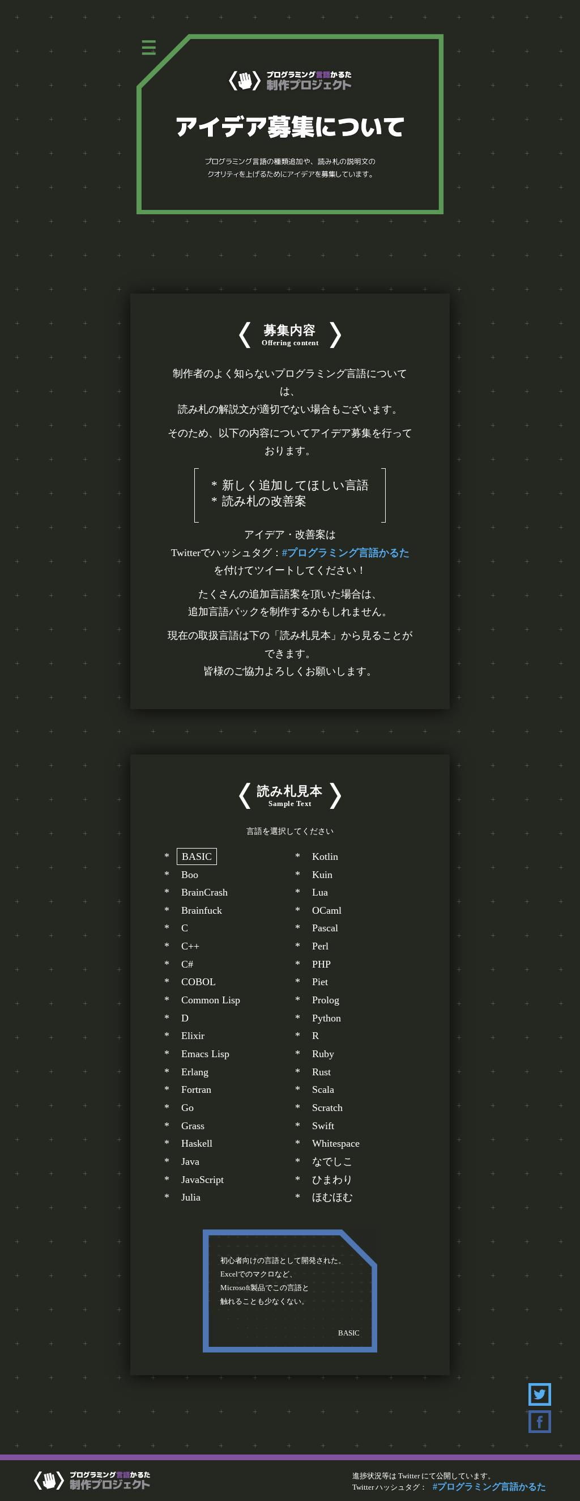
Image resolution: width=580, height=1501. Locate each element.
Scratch (327, 1107)
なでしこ (332, 1161)
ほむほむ (332, 1197)
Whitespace (336, 1143)
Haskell (196, 1143)
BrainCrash (204, 892)
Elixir (192, 1035)
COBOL (198, 981)
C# (187, 964)
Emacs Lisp (205, 1053)
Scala (323, 1089)
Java (190, 1161)
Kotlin (325, 856)
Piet (320, 981)
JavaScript (202, 1179)
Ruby (323, 1053)
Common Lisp (210, 1000)
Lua (320, 892)
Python (326, 1018)
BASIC (197, 856)
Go (187, 1107)
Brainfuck (201, 910)
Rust (321, 1072)
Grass (192, 1125)
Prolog (325, 1000)
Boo (189, 874)
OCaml (327, 910)
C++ (190, 946)
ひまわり (332, 1179)
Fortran (196, 1089)
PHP (321, 964)
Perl (320, 946)
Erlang (194, 1072)
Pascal (325, 928)
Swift (323, 1125)
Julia (191, 1197)
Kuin (322, 874)
